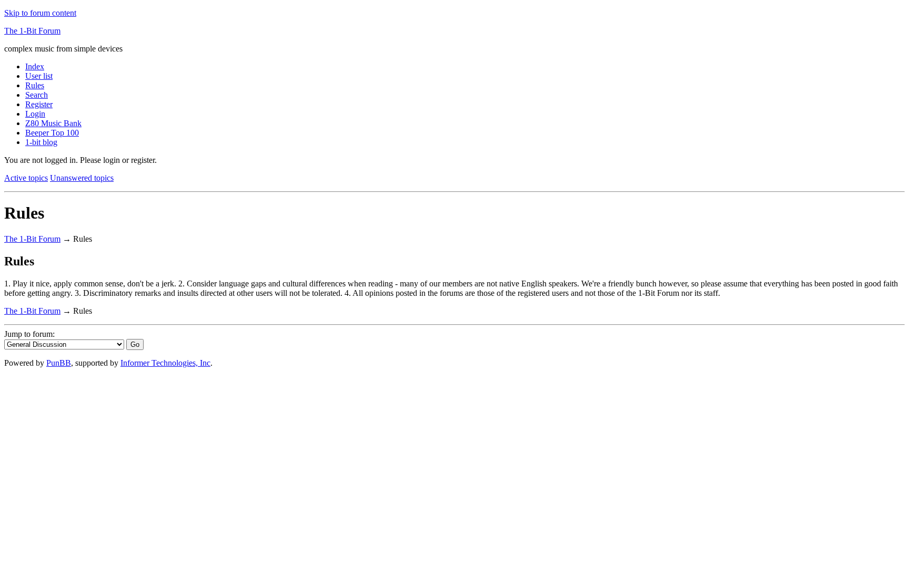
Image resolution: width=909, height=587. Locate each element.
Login (35, 113)
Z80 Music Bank (53, 123)
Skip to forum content (40, 12)
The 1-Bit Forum (32, 30)
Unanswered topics (82, 177)
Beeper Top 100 (52, 132)
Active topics (26, 177)
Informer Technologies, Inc (165, 362)
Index (34, 66)
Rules (34, 85)
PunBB (58, 362)
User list (39, 75)
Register (39, 104)
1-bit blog (41, 142)
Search (36, 94)
